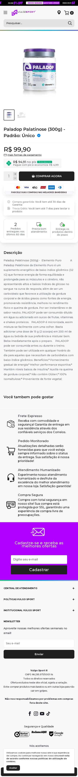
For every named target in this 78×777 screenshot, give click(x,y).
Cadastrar (39, 569)
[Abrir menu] (5, 12)
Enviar (39, 654)
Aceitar (13, 767)
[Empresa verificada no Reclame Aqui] (39, 734)
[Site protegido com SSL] (21, 734)
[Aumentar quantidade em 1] (15, 174)
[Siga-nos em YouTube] (42, 713)
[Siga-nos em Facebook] (30, 713)
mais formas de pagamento (25, 154)
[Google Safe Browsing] (56, 734)
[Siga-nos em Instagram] (36, 713)
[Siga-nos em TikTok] (48, 713)
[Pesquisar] (69, 23)
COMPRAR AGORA (49, 176)
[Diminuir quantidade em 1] (15, 178)
